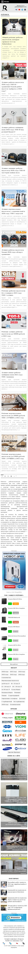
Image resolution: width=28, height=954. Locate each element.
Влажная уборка (7, 692)
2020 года (5, 704)
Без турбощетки (19, 701)
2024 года (21, 671)
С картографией (13, 695)
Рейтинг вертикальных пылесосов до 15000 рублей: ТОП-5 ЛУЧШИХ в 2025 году (13, 456)
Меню (6, 2)
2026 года (5, 671)
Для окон (22, 698)
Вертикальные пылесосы (10, 680)
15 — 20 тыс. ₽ (6, 686)
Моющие (17, 692)
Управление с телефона (9, 698)
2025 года (13, 671)
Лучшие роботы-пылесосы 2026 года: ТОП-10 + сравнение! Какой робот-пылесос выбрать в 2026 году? (13, 87)
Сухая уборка (15, 689)
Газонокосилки (15, 704)
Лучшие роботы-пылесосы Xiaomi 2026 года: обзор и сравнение (13, 252)
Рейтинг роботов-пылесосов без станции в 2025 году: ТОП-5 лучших (13, 293)
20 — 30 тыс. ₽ (17, 686)
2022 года (13, 674)
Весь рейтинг (14, 664)
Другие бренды (14, 752)
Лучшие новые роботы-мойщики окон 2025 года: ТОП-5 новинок (12, 375)
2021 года (21, 674)
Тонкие (4, 695)
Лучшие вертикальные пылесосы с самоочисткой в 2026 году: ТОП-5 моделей (13, 211)
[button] (2, 2)
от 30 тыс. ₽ (6, 689)
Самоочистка (6, 677)
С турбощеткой (7, 701)
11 (11, 476)
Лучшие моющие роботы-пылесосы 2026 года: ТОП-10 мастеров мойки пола (13, 170)
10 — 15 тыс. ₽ (15, 683)
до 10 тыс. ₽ (5, 683)
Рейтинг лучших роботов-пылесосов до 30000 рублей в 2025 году (13, 334)
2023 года (5, 674)
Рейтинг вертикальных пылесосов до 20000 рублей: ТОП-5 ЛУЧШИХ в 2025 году (13, 416)
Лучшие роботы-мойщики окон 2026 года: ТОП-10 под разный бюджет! (13, 130)
